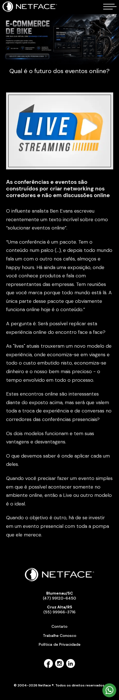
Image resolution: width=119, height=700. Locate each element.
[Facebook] (48, 667)
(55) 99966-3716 (59, 609)
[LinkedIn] (70, 667)
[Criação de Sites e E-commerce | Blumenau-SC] (30, 11)
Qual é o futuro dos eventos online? (59, 71)
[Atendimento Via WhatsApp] (109, 696)
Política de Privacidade (60, 644)
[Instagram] (59, 667)
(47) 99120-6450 (59, 596)
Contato (59, 626)
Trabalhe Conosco (59, 635)
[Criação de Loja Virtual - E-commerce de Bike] (59, 39)
